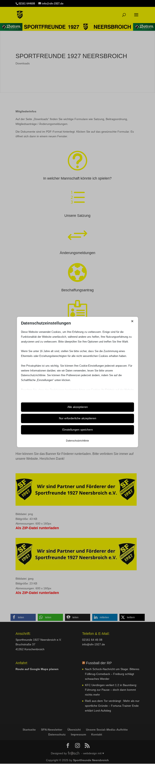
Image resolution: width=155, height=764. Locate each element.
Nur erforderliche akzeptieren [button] (77, 418)
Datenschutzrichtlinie (77, 440)
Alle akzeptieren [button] (77, 407)
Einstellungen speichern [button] (77, 429)
